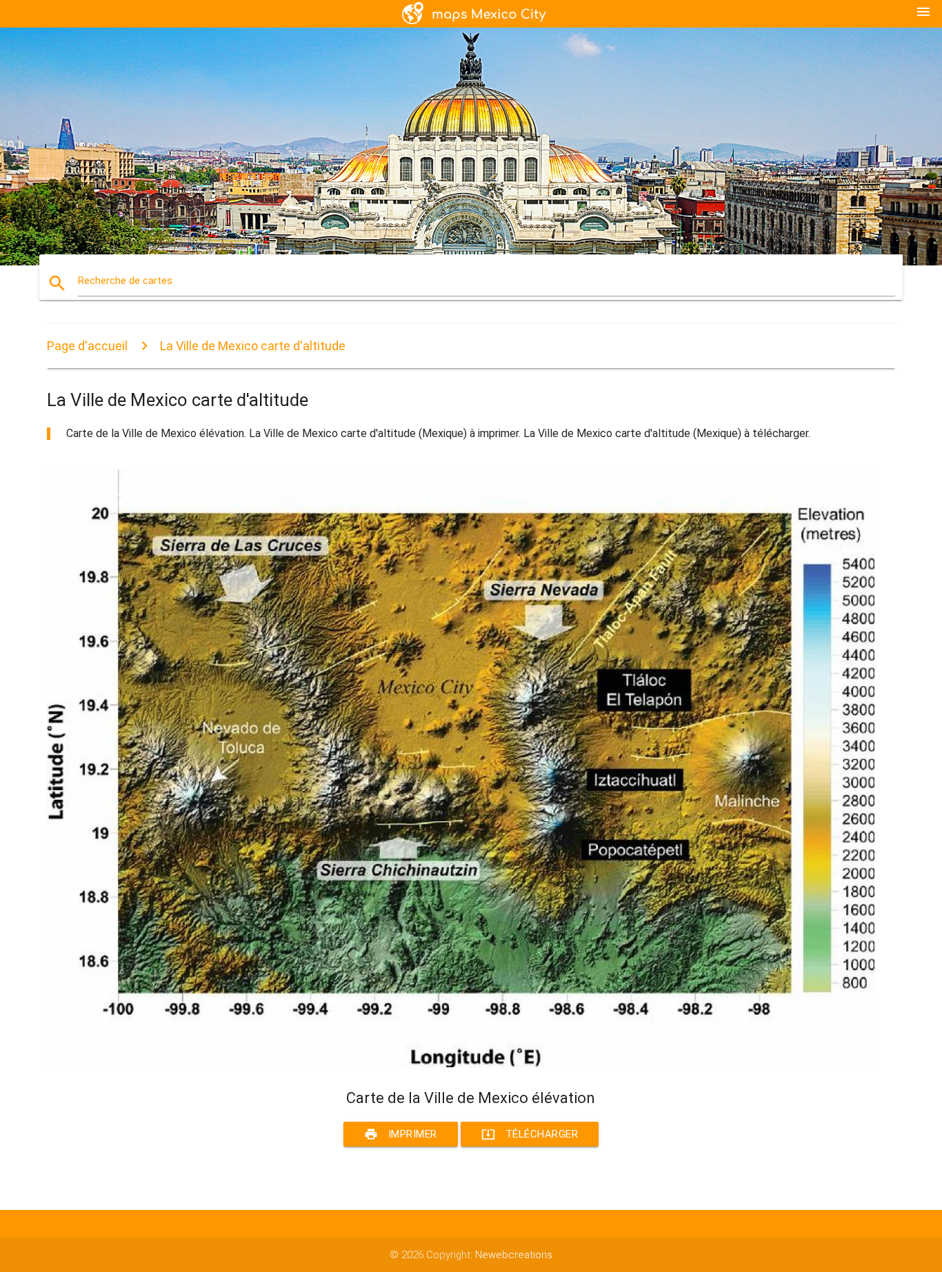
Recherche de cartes (125, 280)
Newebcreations (513, 1255)
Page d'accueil (87, 346)
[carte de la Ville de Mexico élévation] (460, 1064)
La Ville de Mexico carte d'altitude (252, 346)
